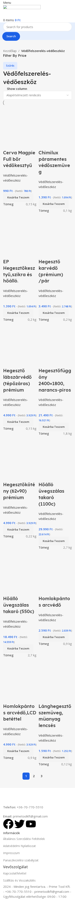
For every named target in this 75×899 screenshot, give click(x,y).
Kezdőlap (10, 51)
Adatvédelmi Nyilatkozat (19, 846)
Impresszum (11, 853)
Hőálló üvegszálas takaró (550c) (18, 605)
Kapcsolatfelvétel (14, 873)
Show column (17, 89)
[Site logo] (22, 11)
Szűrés (10, 65)
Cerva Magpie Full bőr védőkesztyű (19, 159)
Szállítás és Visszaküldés (19, 880)
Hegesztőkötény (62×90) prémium (19, 491)
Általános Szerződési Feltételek (24, 839)
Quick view (8, 144)
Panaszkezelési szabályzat (21, 860)
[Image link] (29, 796)
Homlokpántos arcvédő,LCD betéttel (19, 712)
